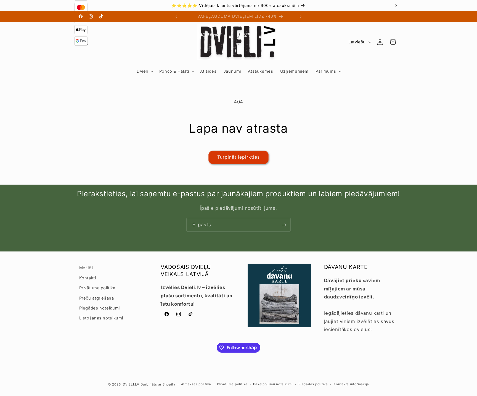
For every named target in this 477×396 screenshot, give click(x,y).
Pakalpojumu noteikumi (273, 384)
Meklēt (86, 267)
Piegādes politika (313, 384)
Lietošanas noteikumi (101, 318)
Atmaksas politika (196, 384)
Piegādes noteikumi (99, 308)
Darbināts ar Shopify (158, 384)
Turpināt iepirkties (238, 157)
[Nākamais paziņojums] (396, 5)
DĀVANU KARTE (346, 267)
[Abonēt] (284, 225)
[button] (144, 71)
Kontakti (87, 278)
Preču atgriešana (96, 298)
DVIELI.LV (131, 384)
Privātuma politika (97, 287)
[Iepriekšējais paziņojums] (81, 5)
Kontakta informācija (351, 384)
